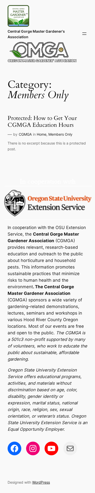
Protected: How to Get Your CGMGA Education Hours (42, 122)
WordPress (41, 482)
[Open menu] (84, 34)
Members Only (60, 134)
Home (41, 134)
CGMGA (25, 134)
